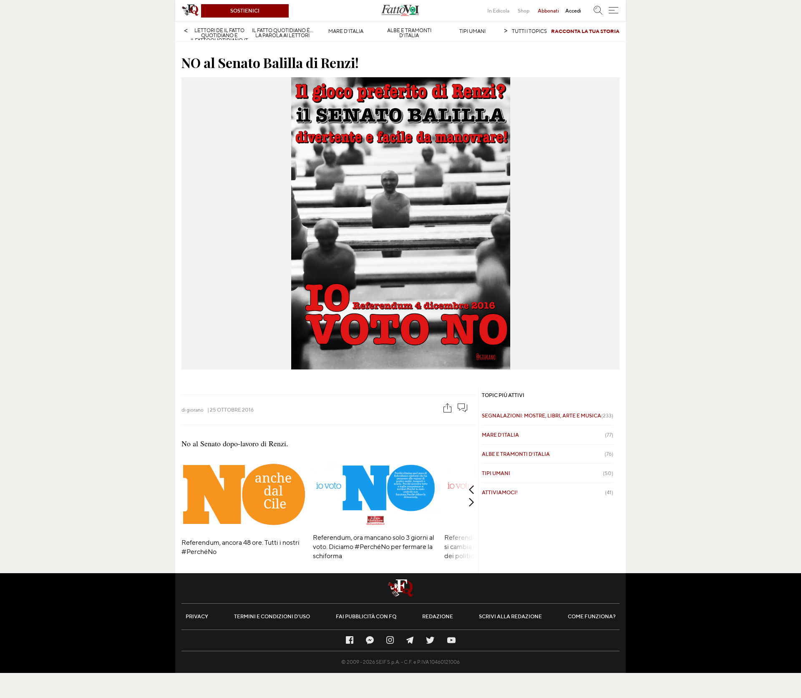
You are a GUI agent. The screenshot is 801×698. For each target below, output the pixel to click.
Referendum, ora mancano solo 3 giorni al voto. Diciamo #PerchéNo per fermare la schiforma (373, 547)
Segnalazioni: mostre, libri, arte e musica (547, 415)
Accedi (573, 11)
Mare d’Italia (345, 31)
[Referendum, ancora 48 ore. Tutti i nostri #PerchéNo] (244, 530)
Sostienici (244, 11)
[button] (613, 10)
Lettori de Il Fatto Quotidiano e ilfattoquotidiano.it (219, 35)
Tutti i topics (529, 31)
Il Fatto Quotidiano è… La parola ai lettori (282, 33)
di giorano (192, 410)
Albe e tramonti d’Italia (409, 33)
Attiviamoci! (547, 492)
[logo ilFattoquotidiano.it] (190, 10)
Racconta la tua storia (585, 31)
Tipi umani (472, 31)
